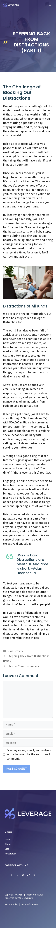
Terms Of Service (29, 904)
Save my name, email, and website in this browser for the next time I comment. (29, 754)
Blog (7, 849)
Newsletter (10, 853)
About (8, 844)
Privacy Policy (12, 904)
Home (7, 839)
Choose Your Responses (23, 666)
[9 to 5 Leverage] (11, 5)
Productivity (15, 651)
